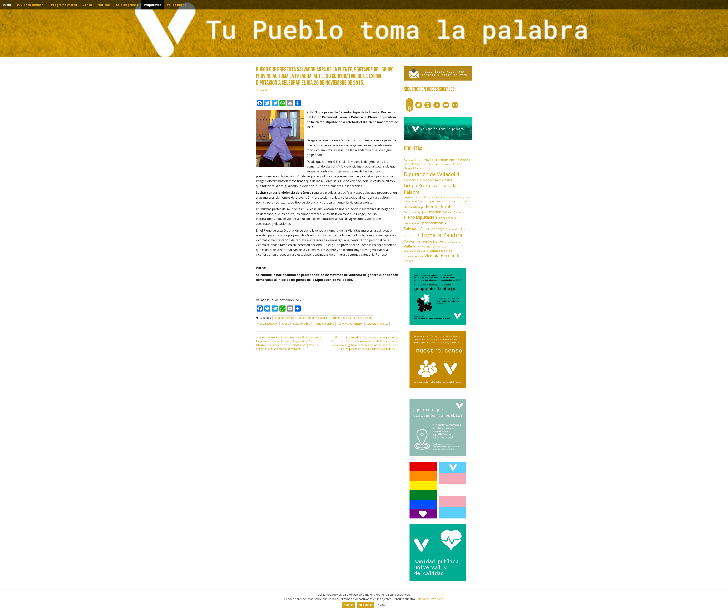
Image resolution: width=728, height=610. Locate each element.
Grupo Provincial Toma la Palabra (352, 317)
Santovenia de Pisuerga (458, 229)
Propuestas (152, 5)
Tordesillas (412, 241)
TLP (415, 235)
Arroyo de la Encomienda (439, 160)
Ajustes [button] (381, 604)
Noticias (104, 5)
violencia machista (377, 323)
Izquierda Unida (415, 197)
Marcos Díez (463, 201)
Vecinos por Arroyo (434, 246)
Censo (87, 5)
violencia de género (350, 323)
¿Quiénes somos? (30, 5)
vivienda (408, 260)
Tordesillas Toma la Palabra (441, 241)
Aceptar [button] (348, 604)
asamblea (464, 160)
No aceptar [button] (365, 604)
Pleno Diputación (267, 323)
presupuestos (412, 223)
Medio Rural (438, 206)
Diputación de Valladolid (313, 317)
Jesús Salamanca (436, 197)
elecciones (411, 180)
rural (447, 223)
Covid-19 (458, 164)
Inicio (7, 5)
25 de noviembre (284, 317)
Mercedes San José (415, 212)
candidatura (412, 164)
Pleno (457, 212)
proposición (432, 223)
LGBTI (452, 201)
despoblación (414, 168)
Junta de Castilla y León (458, 197)
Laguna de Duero (414, 201)
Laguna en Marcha (437, 201)
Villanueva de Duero (416, 250)
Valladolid (412, 246)
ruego (285, 323)
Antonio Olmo (412, 160)
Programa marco (64, 5)
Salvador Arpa (301, 323)
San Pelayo (437, 229)
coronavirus (445, 164)
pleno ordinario (448, 217)
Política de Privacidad (429, 599)
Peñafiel (447, 212)
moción (435, 212)
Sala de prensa (127, 5)
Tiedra (407, 236)
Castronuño (430, 164)
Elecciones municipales (436, 180)
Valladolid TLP (177, 5)
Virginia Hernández (443, 255)
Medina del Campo (414, 207)
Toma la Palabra (324, 323)
